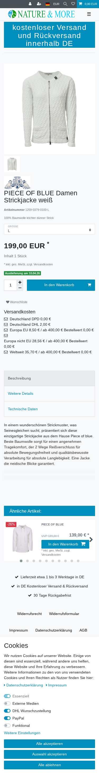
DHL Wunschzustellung (31, 711)
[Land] (47, 4)
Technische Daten (23, 409)
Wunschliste (18, 302)
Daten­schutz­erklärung (53, 630)
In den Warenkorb (59, 285)
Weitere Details (20, 393)
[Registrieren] (39, 4)
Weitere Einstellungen (22, 733)
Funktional (21, 725)
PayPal (18, 718)
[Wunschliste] (73, 4)
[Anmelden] (30, 4)
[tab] (49, 378)
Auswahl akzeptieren (49, 754)
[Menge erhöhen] (20, 282)
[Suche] (65, 4)
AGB (83, 630)
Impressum (18, 630)
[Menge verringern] (20, 288)
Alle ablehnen (49, 765)
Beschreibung (19, 378)
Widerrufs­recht (29, 614)
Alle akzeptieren (49, 744)
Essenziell (20, 696)
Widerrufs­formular (64, 614)
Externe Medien (25, 703)
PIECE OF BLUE (52, 524)
